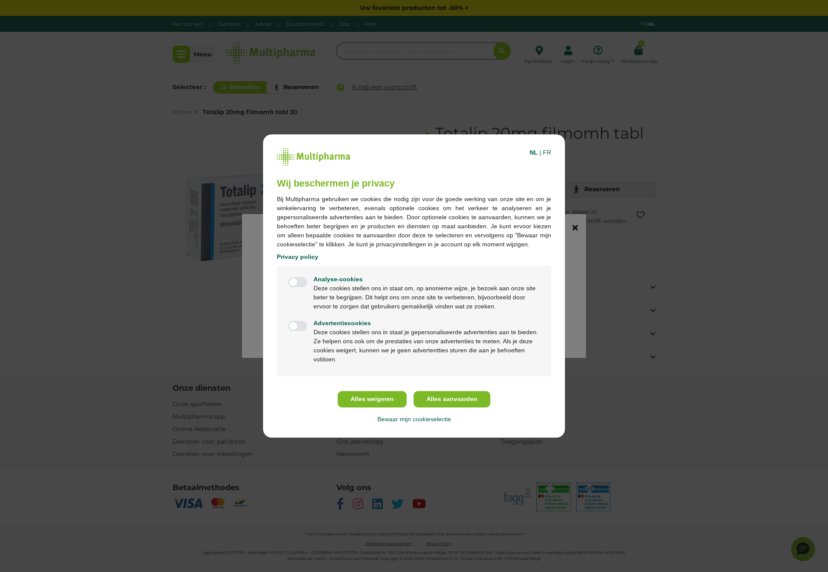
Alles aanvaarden (452, 398)
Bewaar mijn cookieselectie (414, 419)
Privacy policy (297, 256)
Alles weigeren (372, 398)
